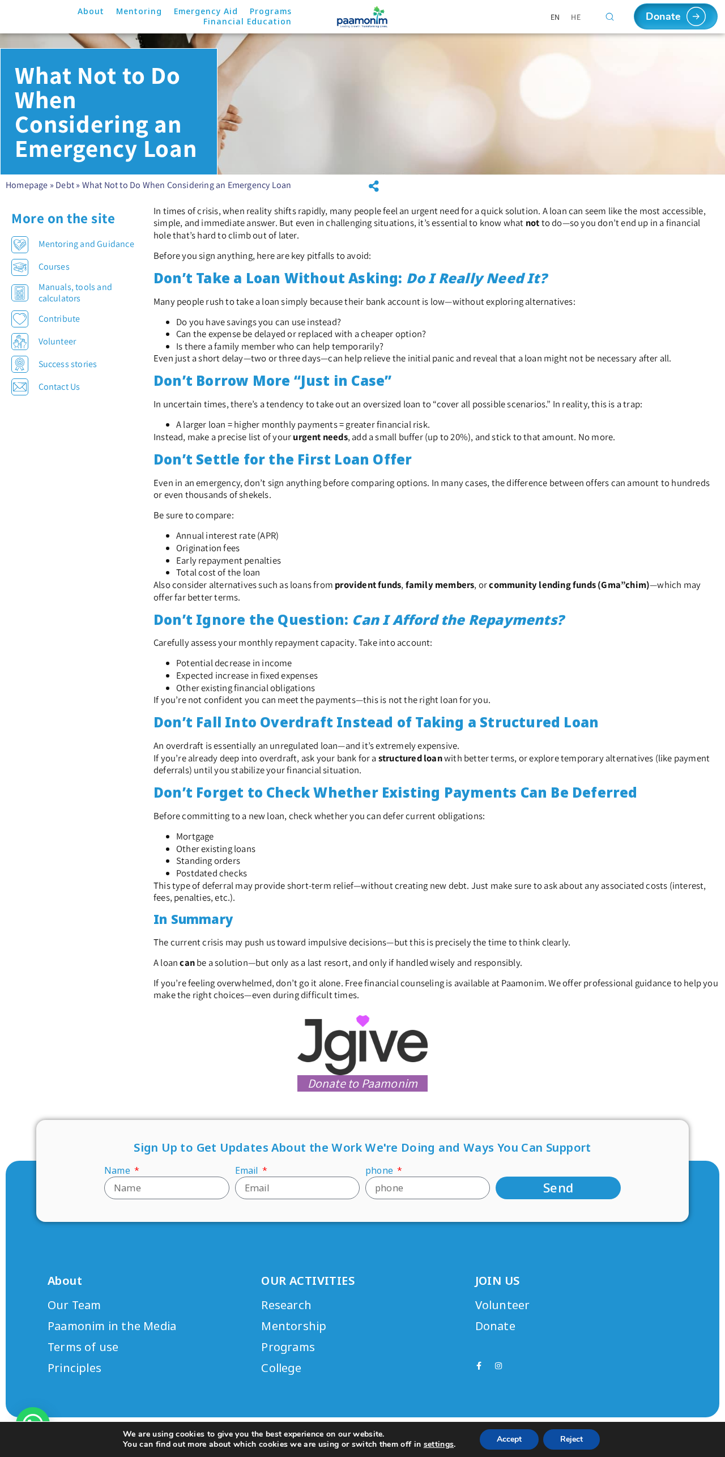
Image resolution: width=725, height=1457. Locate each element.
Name (118, 1171)
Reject (571, 1439)
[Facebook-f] (479, 1366)
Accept (509, 1439)
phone (380, 1171)
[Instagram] (498, 1366)
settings (439, 1444)
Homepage (27, 185)
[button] (373, 186)
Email (248, 1171)
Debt (65, 185)
